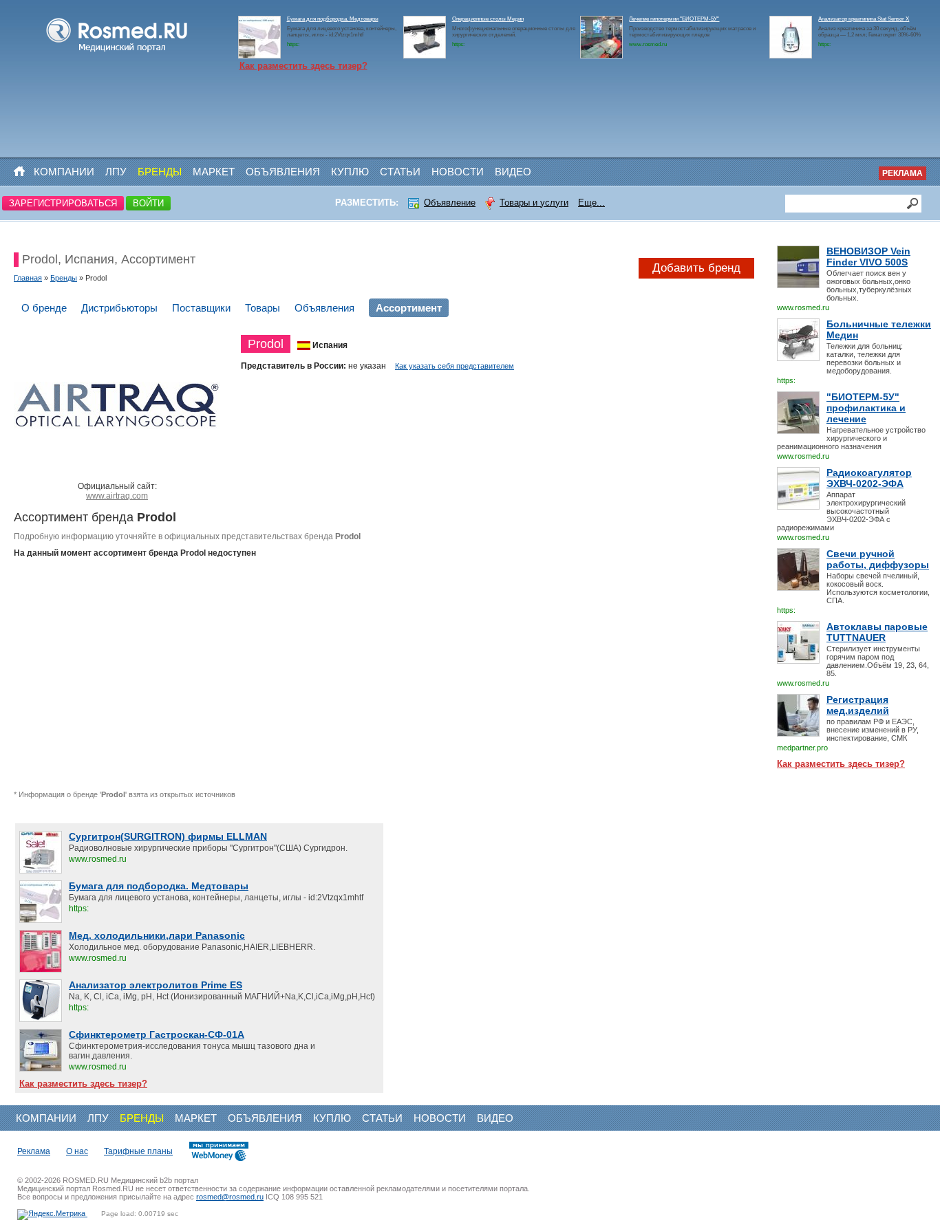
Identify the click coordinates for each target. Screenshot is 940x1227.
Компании (64, 171)
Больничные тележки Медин (878, 329)
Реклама (902, 173)
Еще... (591, 202)
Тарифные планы (138, 1151)
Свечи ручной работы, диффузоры (877, 559)
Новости (457, 171)
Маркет (214, 171)
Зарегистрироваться (63, 203)
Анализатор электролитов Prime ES (155, 984)
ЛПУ (116, 171)
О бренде (44, 308)
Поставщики (201, 308)
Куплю (350, 171)
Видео (513, 171)
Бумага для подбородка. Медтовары (332, 19)
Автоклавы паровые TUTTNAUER (877, 632)
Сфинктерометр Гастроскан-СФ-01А (156, 1034)
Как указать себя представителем (454, 366)
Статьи (400, 171)
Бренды (160, 171)
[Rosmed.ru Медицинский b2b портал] (117, 52)
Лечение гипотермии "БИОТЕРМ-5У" (674, 19)
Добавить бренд (696, 267)
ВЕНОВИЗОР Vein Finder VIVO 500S (868, 257)
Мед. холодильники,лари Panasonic (157, 935)
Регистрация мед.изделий (857, 705)
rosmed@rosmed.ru (230, 1197)
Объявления (283, 171)
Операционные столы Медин (488, 19)
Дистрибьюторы (119, 308)
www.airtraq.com (117, 496)
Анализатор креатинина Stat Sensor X (863, 19)
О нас (77, 1151)
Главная (28, 278)
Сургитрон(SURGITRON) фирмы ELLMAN (168, 836)
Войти (148, 203)
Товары (262, 308)
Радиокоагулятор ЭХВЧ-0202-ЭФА (869, 478)
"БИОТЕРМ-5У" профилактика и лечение (866, 407)
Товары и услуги (534, 202)
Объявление (450, 202)
